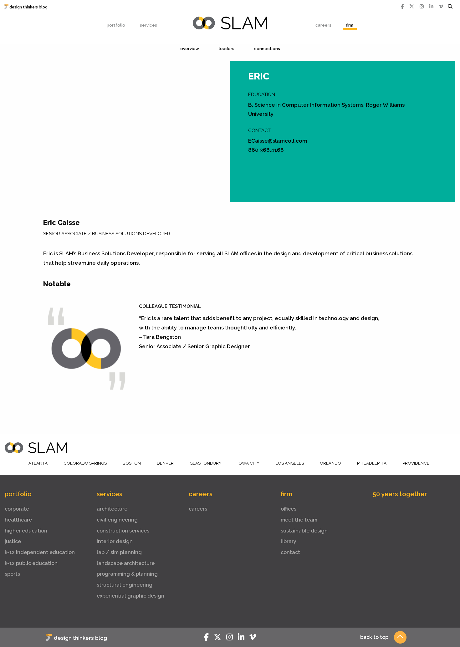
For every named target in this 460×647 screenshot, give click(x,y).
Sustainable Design (304, 531)
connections (267, 48)
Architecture (112, 509)
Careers (323, 25)
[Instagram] (422, 6)
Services (148, 25)
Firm (349, 25)
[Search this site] (450, 6)
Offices (288, 509)
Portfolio (116, 25)
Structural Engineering (124, 585)
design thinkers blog (28, 7)
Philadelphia (371, 463)
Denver (165, 463)
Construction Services (123, 531)
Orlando (330, 463)
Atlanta (38, 463)
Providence (415, 463)
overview (189, 48)
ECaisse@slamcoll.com (277, 141)
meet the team (299, 520)
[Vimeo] (441, 6)
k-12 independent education (40, 552)
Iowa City (248, 463)
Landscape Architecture (126, 563)
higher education (26, 531)
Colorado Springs (85, 463)
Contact (290, 552)
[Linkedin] (431, 6)
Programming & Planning (127, 574)
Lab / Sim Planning (119, 552)
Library (288, 541)
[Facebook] (402, 6)
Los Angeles (289, 463)
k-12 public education (31, 563)
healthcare (18, 520)
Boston (132, 463)
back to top (374, 637)
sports (12, 574)
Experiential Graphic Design (130, 596)
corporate (17, 509)
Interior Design (115, 541)
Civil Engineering (117, 520)
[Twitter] (411, 6)
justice (13, 541)
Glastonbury (206, 463)
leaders (226, 48)
